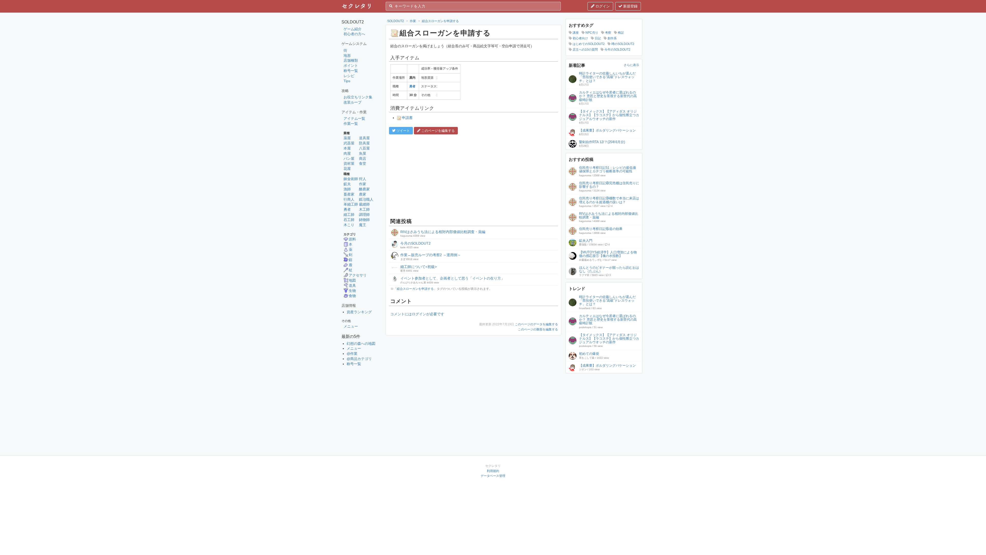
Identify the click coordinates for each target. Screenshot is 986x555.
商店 (362, 158)
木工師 (364, 209)
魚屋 (362, 153)
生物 (352, 291)
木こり (349, 225)
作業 (413, 21)
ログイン (602, 6)
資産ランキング (359, 312)
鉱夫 (347, 184)
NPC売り (591, 32)
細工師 (349, 214)
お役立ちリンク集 (358, 97)
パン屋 (349, 158)
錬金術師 (351, 179)
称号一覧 (351, 71)
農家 (362, 194)
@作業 (352, 353)
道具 (352, 285)
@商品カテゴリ (359, 359)
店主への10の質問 (585, 49)
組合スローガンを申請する (440, 21)
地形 (347, 55)
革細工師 (351, 204)
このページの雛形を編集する (538, 329)
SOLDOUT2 (395, 21)
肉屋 (347, 153)
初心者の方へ (354, 34)
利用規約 (493, 471)
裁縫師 (364, 204)
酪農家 (364, 189)
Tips (347, 81)
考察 (607, 32)
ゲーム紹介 (353, 29)
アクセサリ (358, 275)
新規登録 (630, 6)
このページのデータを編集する (536, 324)
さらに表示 (631, 65)
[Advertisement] (473, 175)
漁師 (347, 189)
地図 (352, 280)
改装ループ (353, 102)
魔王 (362, 225)
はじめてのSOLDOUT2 (588, 44)
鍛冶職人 (366, 199)
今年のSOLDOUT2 (617, 49)
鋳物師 (364, 220)
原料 (352, 239)
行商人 (349, 199)
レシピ (349, 76)
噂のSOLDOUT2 (622, 44)
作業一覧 (351, 124)
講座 (575, 32)
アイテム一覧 (354, 118)
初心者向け (580, 38)
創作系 (612, 38)
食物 (352, 296)
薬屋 (347, 138)
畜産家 (349, 194)
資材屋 (349, 163)
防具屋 (364, 143)
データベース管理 (493, 476)
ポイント (351, 65)
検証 (620, 32)
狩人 (362, 179)
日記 (597, 38)
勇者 (347, 209)
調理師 (364, 214)
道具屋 (364, 138)
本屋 (347, 148)
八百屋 (364, 148)
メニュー (351, 326)
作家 (362, 184)
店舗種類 (351, 60)
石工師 (349, 220)
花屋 (347, 168)
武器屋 (349, 143)
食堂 (362, 163)
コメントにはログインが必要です (417, 314)
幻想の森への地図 (361, 343)
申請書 (407, 118)
